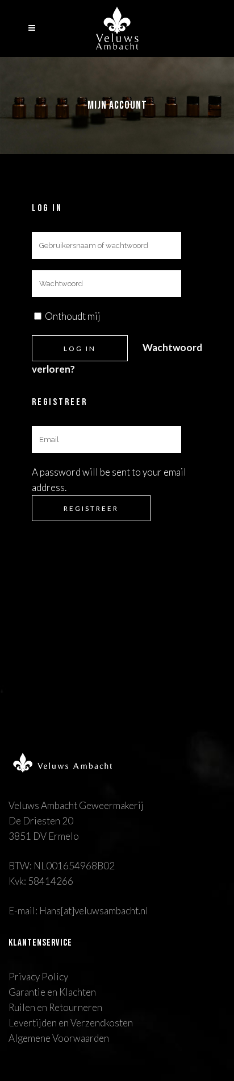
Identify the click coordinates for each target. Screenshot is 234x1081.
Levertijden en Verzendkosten (71, 1023)
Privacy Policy (38, 977)
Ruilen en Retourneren (55, 1007)
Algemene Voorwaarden (59, 1038)
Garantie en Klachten (52, 992)
